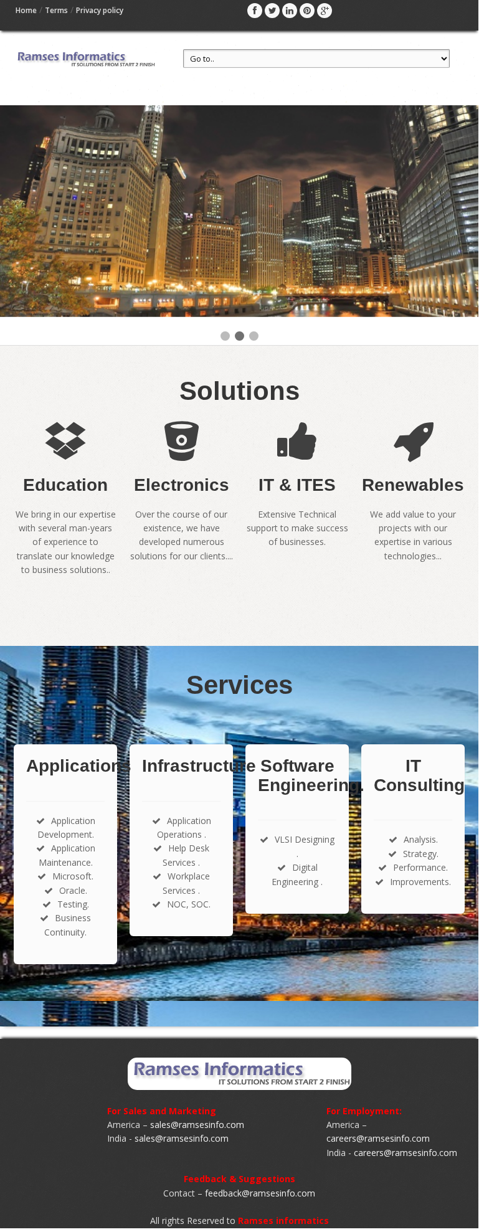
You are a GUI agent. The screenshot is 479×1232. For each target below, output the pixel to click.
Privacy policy (99, 10)
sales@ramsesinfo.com (197, 1124)
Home (26, 10)
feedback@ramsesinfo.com (260, 1193)
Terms (56, 10)
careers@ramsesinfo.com (378, 1138)
